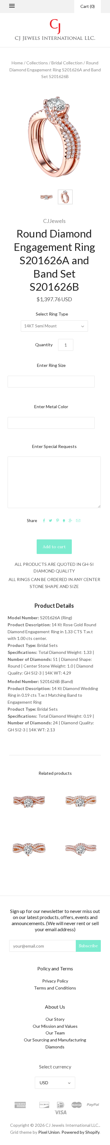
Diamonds (55, 1046)
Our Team (55, 1032)
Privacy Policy (55, 980)
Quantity (44, 344)
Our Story (55, 1019)
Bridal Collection (66, 62)
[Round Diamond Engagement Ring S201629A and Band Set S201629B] (81, 848)
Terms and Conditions (55, 987)
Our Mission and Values (55, 1026)
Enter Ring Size (51, 365)
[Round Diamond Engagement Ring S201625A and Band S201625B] (29, 801)
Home (17, 62)
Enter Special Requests (54, 446)
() (87, 6)
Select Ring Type (52, 313)
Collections (37, 62)
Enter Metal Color (51, 406)
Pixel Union (49, 1132)
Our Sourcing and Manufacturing (55, 1039)
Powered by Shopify (80, 1132)
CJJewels (54, 220)
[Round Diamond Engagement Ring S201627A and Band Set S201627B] (81, 801)
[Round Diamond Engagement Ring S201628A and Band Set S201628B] (29, 848)
